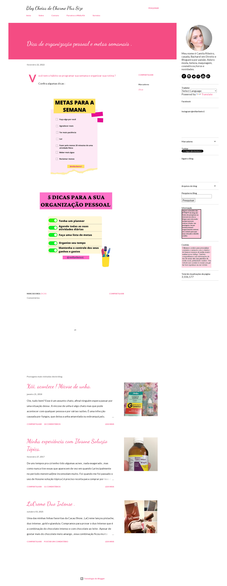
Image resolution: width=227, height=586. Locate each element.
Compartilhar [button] (145, 75)
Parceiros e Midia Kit (76, 15)
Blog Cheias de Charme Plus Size (54, 8)
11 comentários (52, 486)
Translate (207, 94)
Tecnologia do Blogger (94, 578)
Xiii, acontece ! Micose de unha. (59, 386)
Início (28, 15)
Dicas (140, 89)
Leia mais (109, 424)
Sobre (41, 15)
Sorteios (96, 15)
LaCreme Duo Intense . (51, 503)
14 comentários (52, 424)
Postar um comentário (56, 541)
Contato (55, 15)
